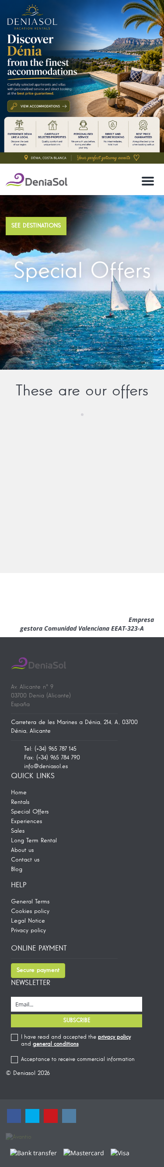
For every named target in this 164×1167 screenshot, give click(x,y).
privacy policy (114, 1037)
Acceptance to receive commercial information (78, 1059)
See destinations (36, 226)
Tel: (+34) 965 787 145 (50, 749)
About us (22, 850)
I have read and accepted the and (76, 1040)
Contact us (25, 860)
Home (19, 792)
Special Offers (30, 812)
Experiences (26, 821)
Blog (16, 869)
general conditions (56, 1044)
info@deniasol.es (46, 766)
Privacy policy (28, 930)
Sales (17, 831)
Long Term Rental (34, 840)
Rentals (20, 802)
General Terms (30, 902)
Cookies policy (30, 911)
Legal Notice (28, 921)
